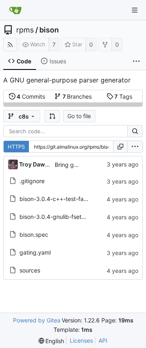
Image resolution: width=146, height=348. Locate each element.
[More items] (136, 61)
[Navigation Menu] (134, 10)
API (103, 340)
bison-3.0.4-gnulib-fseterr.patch (62, 216)
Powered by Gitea (36, 320)
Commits (31, 96)
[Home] (15, 10)
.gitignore (32, 180)
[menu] (135, 146)
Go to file (79, 115)
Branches (77, 96)
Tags (123, 96)
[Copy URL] (120, 146)
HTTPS (16, 146)
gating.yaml (35, 252)
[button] (52, 116)
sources (29, 270)
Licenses (81, 340)
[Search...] (135, 131)
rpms (25, 30)
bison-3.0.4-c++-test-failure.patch (65, 198)
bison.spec (33, 234)
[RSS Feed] (10, 44)
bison (49, 30)
